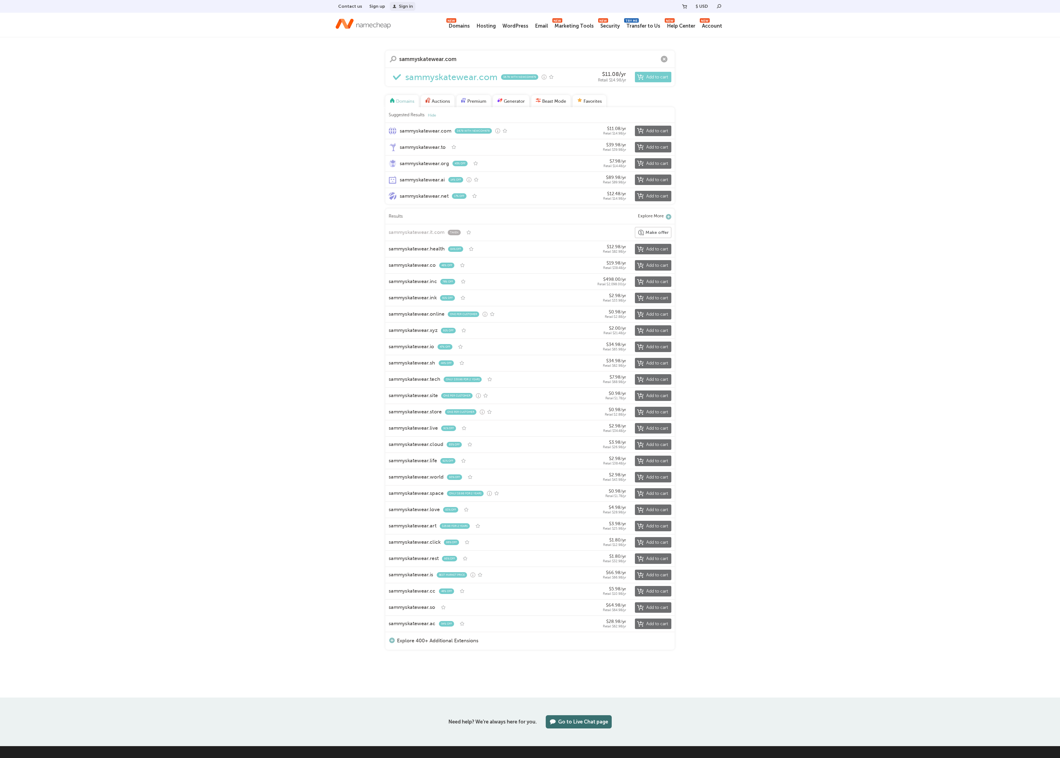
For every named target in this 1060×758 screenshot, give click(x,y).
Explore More (651, 216)
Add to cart (657, 77)
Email (541, 26)
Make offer (657, 232)
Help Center (680, 25)
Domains (458, 25)
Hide (432, 115)
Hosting (486, 26)
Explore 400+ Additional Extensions (437, 640)
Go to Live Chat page (583, 722)
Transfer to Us (642, 25)
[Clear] (664, 59)
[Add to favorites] (551, 77)
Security (609, 25)
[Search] (719, 6)
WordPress (515, 26)
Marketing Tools (573, 25)
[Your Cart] (684, 6)
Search (393, 59)
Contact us (350, 6)
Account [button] (711, 25)
